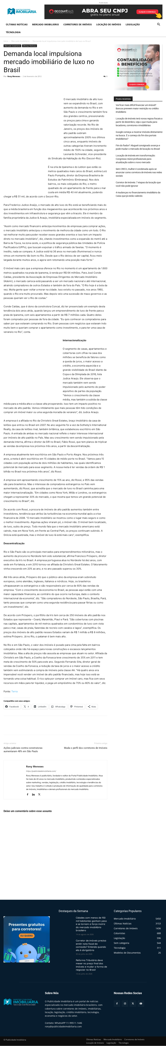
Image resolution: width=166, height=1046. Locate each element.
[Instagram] (125, 1003)
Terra (14, 691)
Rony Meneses (13, 76)
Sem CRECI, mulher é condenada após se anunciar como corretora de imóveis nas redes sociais (139, 172)
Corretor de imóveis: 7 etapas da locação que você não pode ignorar (138, 184)
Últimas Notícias (17, 24)
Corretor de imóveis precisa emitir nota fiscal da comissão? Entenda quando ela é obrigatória (91, 945)
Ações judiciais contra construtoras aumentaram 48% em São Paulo (23, 749)
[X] (14, 83)
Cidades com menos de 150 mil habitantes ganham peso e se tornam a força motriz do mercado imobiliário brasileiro (91, 924)
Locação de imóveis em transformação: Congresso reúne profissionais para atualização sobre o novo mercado (135, 159)
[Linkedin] (34, 795)
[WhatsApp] (29, 83)
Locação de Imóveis (108, 24)
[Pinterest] (21, 83)
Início (6, 41)
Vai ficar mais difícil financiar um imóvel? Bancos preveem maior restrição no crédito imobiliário (137, 108)
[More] (36, 83)
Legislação (133, 24)
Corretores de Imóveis (77, 24)
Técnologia (13, 32)
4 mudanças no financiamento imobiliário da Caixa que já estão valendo (138, 194)
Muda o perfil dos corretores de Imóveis (85, 747)
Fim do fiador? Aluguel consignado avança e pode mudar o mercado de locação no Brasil (138, 147)
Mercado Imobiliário (45, 24)
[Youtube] (141, 1003)
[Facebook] (7, 83)
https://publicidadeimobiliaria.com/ (41, 771)
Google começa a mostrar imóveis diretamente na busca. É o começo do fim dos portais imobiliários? (139, 135)
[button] (158, 24)
